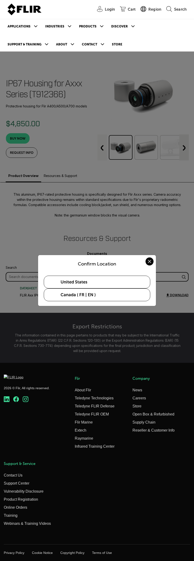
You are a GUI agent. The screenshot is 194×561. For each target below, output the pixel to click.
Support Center (16, 483)
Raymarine (84, 438)
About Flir (83, 390)
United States (74, 282)
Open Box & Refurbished (153, 414)
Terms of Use (102, 553)
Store (117, 44)
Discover (119, 26)
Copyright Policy (72, 553)
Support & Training (24, 44)
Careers (139, 398)
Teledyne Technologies (94, 398)
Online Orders (15, 507)
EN (90, 294)
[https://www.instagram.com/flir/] (25, 399)
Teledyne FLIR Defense (95, 406)
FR (81, 294)
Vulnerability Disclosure (24, 491)
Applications (19, 26)
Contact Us (13, 475)
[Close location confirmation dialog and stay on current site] (150, 261)
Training (11, 515)
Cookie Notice (42, 553)
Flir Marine (84, 422)
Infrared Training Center (95, 446)
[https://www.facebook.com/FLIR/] (16, 399)
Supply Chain (143, 422)
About (61, 44)
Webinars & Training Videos (27, 523)
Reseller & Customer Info (153, 430)
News (137, 390)
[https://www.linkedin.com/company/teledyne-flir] (6, 399)
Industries (54, 26)
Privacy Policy (14, 553)
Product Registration (21, 499)
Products (88, 26)
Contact (89, 44)
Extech (80, 430)
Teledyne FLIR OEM (92, 414)
